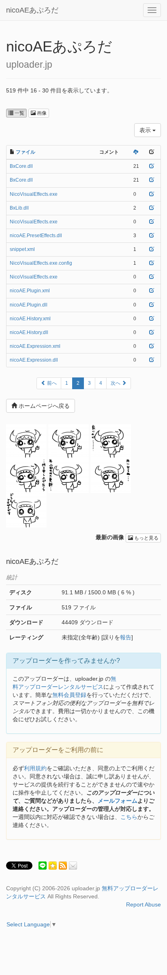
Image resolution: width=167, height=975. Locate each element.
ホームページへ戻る (43, 406)
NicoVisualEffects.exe (34, 194)
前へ (51, 383)
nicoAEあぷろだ (32, 10)
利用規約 (35, 768)
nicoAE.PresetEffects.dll (36, 235)
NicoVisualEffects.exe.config (41, 263)
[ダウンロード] (135, 152)
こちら (128, 817)
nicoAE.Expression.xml (35, 346)
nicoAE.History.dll (29, 332)
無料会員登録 (69, 695)
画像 (41, 113)
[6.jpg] (26, 475)
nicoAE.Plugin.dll (28, 305)
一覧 (18, 113)
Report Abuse (143, 904)
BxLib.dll (19, 208)
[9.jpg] (26, 441)
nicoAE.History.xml (30, 318)
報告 (125, 637)
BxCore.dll (21, 166)
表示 (145, 130)
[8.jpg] (68, 441)
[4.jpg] (110, 475)
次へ (116, 383)
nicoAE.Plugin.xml (30, 291)
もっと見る (145, 538)
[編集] (151, 166)
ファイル (25, 152)
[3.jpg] (26, 510)
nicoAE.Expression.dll (34, 360)
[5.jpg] (68, 475)
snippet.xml (22, 249)
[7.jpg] (110, 441)
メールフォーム (117, 800)
